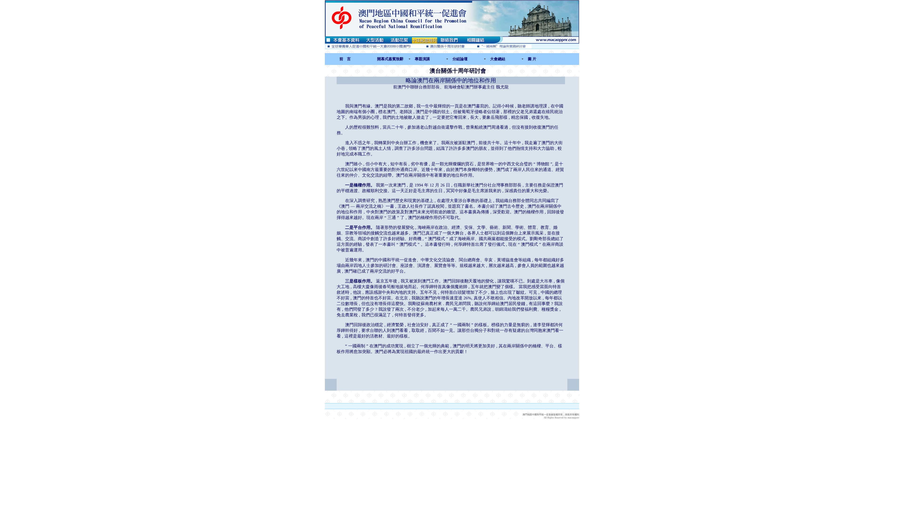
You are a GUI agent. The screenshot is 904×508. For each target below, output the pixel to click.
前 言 (345, 59)
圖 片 (532, 59)
